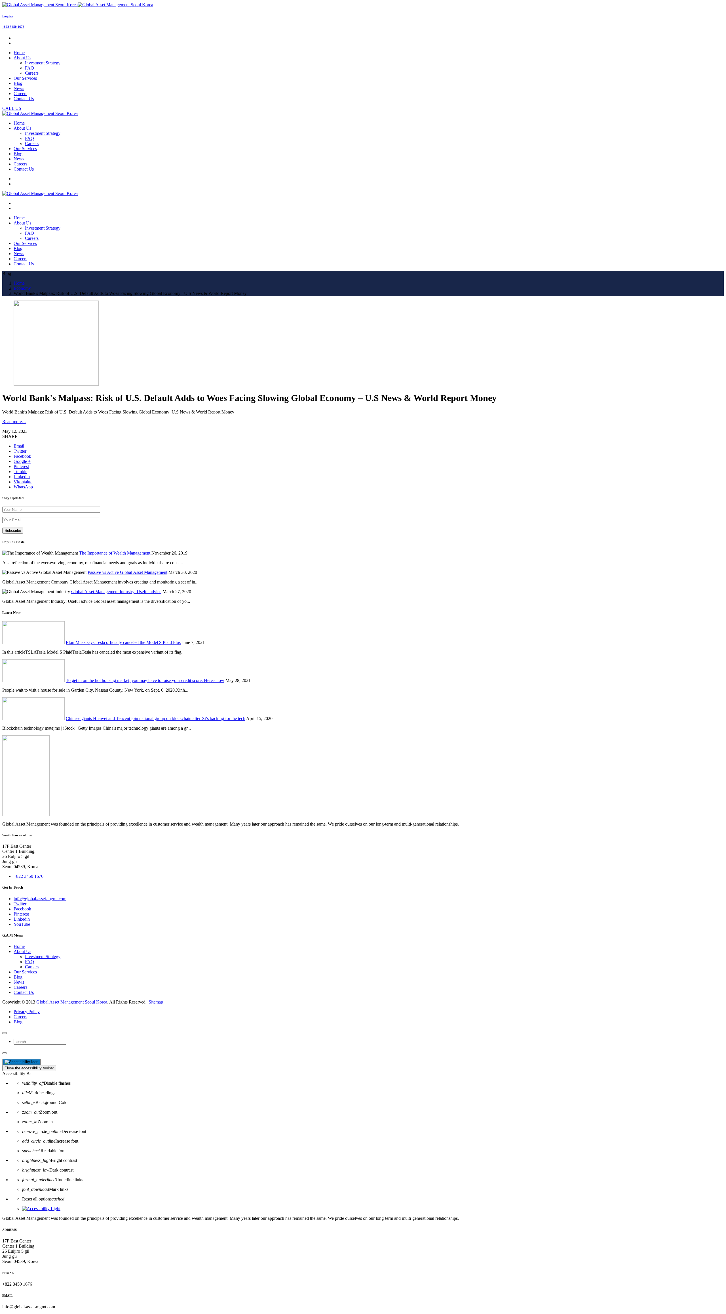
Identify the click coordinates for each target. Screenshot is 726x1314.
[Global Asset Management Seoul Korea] (77, 4)
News (19, 982)
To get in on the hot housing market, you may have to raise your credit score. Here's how (145, 680)
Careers (32, 73)
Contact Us (24, 992)
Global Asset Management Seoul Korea (71, 1002)
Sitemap (156, 1002)
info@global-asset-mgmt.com (40, 898)
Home (19, 946)
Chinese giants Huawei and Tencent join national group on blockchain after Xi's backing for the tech (155, 718)
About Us (22, 951)
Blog (18, 977)
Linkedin (22, 919)
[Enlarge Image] (56, 384)
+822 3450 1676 (13, 26)
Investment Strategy (42, 62)
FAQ (29, 68)
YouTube (22, 924)
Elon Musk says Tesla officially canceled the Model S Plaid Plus (123, 642)
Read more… (14, 421)
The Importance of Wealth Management (114, 553)
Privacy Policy (27, 1011)
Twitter (20, 903)
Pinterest (21, 914)
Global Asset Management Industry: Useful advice (116, 591)
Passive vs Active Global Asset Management (127, 572)
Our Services (25, 971)
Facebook (22, 908)
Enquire (7, 16)
